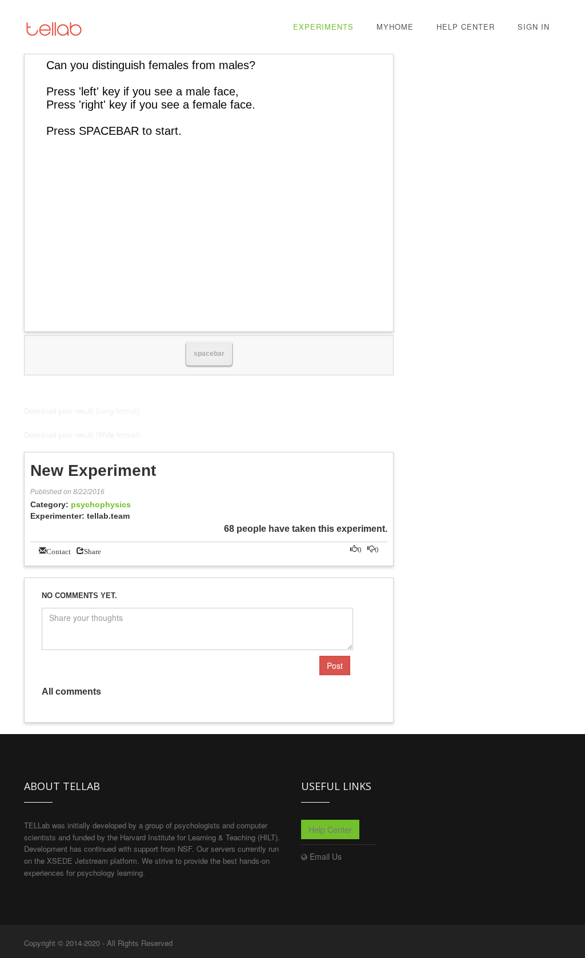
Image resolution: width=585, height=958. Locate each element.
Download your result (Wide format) (82, 434)
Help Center (465, 26)
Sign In (534, 26)
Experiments (323, 26)
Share (92, 550)
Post (335, 665)
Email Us (326, 856)
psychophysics (101, 504)
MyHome (395, 26)
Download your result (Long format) (81, 410)
